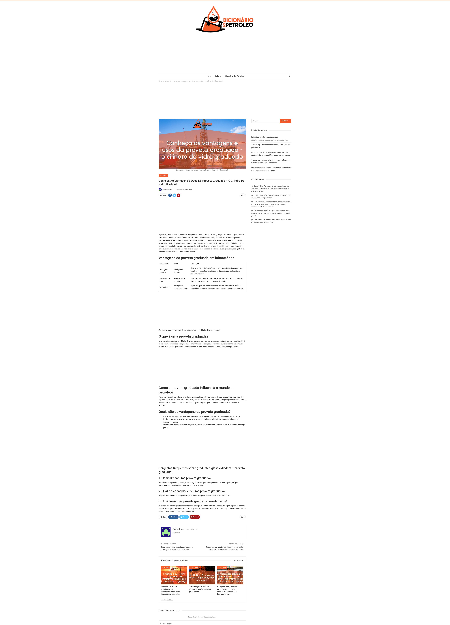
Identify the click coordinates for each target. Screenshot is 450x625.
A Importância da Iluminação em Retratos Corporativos (272, 195)
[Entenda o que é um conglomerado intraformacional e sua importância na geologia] (174, 575)
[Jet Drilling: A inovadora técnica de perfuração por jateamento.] (202, 575)
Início (208, 76)
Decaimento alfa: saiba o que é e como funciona (269, 220)
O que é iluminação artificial (263, 198)
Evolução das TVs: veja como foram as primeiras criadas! (272, 202)
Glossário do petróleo (234, 76)
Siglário (217, 76)
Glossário (163, 175)
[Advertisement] (225, 55)
